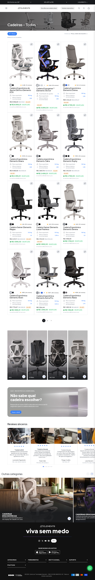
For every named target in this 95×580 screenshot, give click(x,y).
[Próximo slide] (92, 474)
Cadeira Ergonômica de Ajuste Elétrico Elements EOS (20, 90)
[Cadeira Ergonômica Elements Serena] (74, 201)
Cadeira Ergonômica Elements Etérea (72, 89)
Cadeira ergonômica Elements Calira (45, 160)
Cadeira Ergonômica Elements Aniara (18, 160)
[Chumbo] (68, 85)
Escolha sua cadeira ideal (49, 8)
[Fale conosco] (89, 568)
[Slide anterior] (88, 474)
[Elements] (24, 8)
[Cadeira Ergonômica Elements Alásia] (74, 269)
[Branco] (11, 156)
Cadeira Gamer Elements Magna (20, 228)
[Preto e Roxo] (37, 85)
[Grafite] (11, 224)
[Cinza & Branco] (11, 85)
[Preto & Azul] (66, 156)
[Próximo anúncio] (66, 2)
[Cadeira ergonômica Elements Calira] (47, 133)
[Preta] (40, 156)
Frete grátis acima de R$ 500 (49, 2)
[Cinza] (64, 85)
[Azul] (66, 85)
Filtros (13, 34)
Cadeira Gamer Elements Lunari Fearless (47, 228)
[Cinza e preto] (37, 224)
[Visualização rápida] (11, 79)
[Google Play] (54, 554)
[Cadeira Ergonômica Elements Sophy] (74, 133)
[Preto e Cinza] (40, 85)
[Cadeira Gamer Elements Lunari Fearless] (47, 201)
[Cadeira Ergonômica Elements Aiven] (21, 269)
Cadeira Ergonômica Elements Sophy (72, 160)
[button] (43, 466)
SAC (54, 541)
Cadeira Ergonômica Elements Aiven (18, 296)
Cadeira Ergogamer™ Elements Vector (45, 89)
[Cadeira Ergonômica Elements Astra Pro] (47, 269)
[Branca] (11, 292)
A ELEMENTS (82, 2)
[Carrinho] (89, 8)
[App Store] (41, 554)
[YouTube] (45, 541)
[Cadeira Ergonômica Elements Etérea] (74, 62)
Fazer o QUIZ (16, 412)
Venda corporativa (67, 8)
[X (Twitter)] (42, 541)
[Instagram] (39, 541)
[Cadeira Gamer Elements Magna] (21, 201)
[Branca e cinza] (40, 293)
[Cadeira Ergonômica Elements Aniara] (21, 133)
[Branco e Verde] (42, 85)
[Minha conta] (84, 8)
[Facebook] (49, 541)
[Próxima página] (51, 320)
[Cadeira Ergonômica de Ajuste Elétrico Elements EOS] (21, 62)
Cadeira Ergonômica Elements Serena (72, 228)
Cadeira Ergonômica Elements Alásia (72, 296)
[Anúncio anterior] (31, 2)
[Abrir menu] (6, 8)
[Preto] (13, 85)
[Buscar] (79, 8)
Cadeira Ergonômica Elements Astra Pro (45, 297)
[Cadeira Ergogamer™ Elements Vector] (47, 62)
